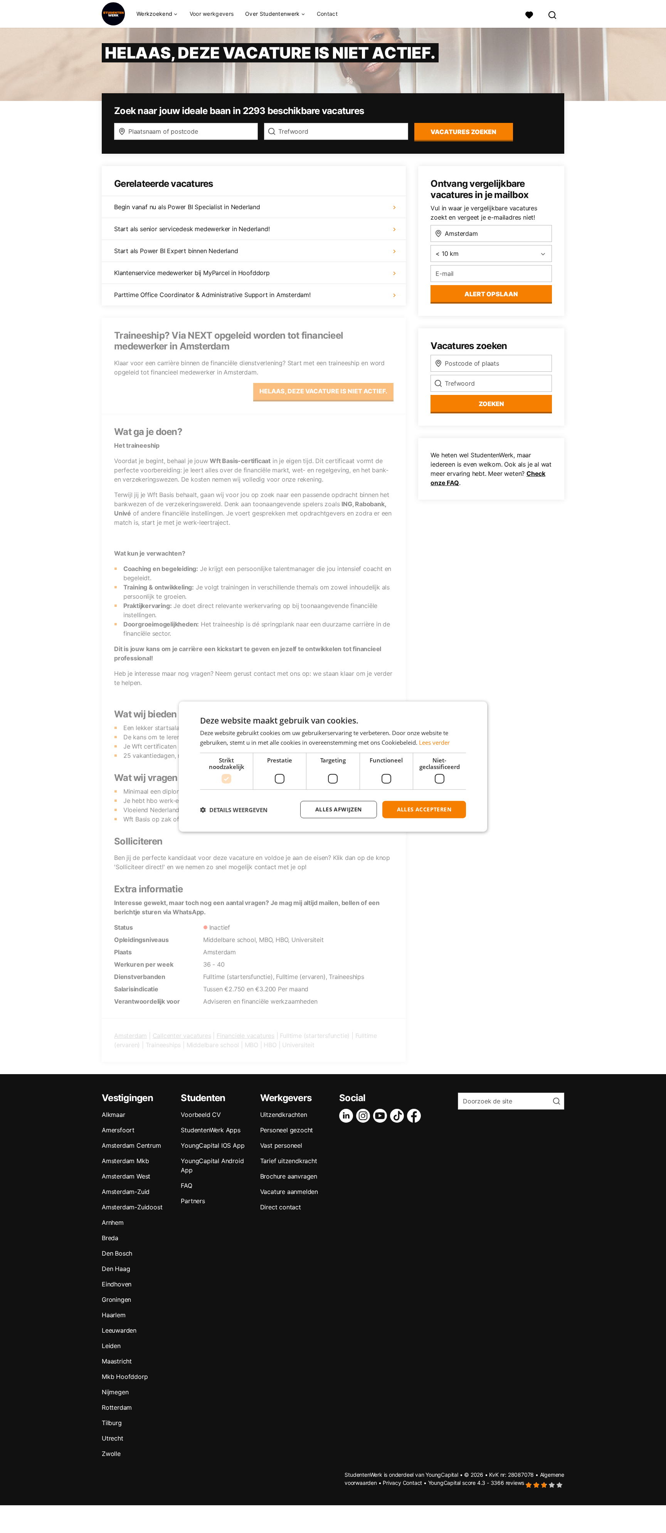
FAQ (186, 1185)
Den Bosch (117, 1253)
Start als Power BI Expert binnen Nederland (176, 251)
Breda (110, 1238)
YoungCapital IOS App (212, 1145)
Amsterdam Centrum (131, 1145)
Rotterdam (117, 1407)
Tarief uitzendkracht (288, 1161)
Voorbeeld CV (201, 1114)
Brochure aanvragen (288, 1176)
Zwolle (111, 1453)
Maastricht (117, 1361)
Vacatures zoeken (463, 132)
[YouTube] (381, 1116)
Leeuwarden (119, 1330)
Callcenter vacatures (182, 1035)
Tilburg (112, 1423)
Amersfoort (118, 1130)
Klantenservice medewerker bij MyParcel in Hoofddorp (192, 273)
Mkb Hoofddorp (125, 1376)
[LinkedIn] (347, 1116)
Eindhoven (116, 1284)
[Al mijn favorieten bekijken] (529, 14)
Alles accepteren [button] (424, 809)
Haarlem (114, 1315)
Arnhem (113, 1222)
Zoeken (491, 404)
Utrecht (112, 1438)
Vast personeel (281, 1145)
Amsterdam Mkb (125, 1161)
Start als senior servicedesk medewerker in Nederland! (191, 229)
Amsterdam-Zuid (126, 1192)
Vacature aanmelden (289, 1192)
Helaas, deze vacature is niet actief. (323, 391)
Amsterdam (130, 1035)
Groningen (116, 1299)
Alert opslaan (491, 294)
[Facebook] (415, 1116)
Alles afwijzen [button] (338, 809)
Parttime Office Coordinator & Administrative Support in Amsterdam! (212, 295)
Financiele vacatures (245, 1035)
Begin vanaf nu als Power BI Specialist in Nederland (187, 207)
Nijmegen (115, 1392)
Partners (193, 1201)
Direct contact (280, 1207)
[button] (233, 809)
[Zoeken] (552, 14)
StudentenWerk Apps (210, 1130)
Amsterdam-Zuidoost (132, 1207)
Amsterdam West (126, 1176)
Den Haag (116, 1269)
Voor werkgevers (212, 13)
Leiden (111, 1346)
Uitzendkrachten (283, 1114)
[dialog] (333, 766)
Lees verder (434, 742)
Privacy (392, 1482)
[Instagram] (364, 1116)
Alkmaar (113, 1114)
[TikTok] (398, 1116)
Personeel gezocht (286, 1130)
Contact (327, 13)
